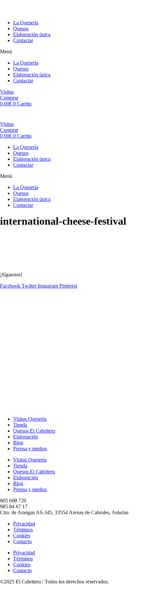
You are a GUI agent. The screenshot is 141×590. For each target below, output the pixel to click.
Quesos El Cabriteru (34, 431)
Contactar (23, 40)
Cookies (21, 535)
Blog (18, 442)
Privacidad (24, 523)
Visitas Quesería (30, 419)
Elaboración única (31, 34)
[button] (70, 52)
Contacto (22, 541)
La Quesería (25, 22)
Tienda (20, 425)
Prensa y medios (30, 448)
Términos (23, 529)
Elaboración (25, 436)
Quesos (21, 28)
